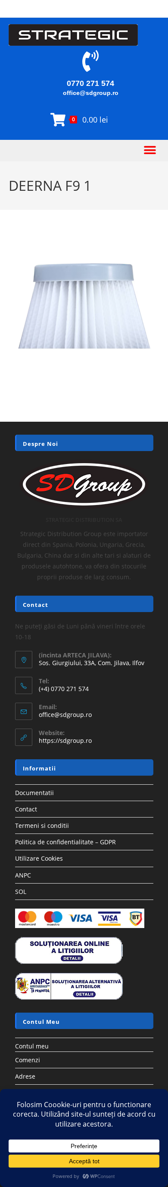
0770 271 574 (90, 83)
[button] (149, 150)
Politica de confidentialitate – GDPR (65, 842)
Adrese (25, 1076)
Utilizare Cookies (39, 858)
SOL (20, 891)
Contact (26, 809)
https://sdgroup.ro (65, 740)
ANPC (23, 875)
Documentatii (34, 793)
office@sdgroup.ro (90, 92)
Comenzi (27, 1060)
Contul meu (32, 1046)
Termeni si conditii (42, 825)
